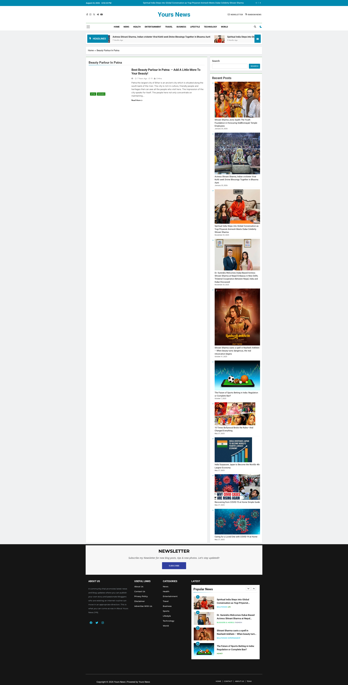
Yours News (174, 14)
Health (137, 27)
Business (181, 27)
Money (220, 639)
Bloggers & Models (225, 608)
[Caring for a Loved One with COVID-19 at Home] (237, 534)
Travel (169, 27)
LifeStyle (195, 27)
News (126, 27)
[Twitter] (96, 622)
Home (116, 27)
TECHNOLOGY (210, 27)
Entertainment (153, 27)
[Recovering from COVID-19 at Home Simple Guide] (237, 499)
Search (216, 61)
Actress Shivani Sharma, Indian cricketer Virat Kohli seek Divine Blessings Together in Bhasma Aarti (125, 37)
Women (101, 94)
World (224, 27)
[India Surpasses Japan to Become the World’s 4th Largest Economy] (233, 461)
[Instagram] (102, 622)
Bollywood (222, 623)
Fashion (238, 608)
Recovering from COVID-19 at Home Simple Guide (237, 502)
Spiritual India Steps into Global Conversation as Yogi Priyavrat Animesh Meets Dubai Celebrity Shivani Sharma (245, 37)
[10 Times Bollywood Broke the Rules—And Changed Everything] (235, 424)
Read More (136, 100)
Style (93, 94)
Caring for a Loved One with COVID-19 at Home (236, 537)
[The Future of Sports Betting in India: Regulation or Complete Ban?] (237, 389)
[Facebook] (91, 622)
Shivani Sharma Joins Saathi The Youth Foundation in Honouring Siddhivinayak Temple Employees (236, 123)
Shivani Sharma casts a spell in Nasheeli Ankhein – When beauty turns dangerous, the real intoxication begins (237, 351)
